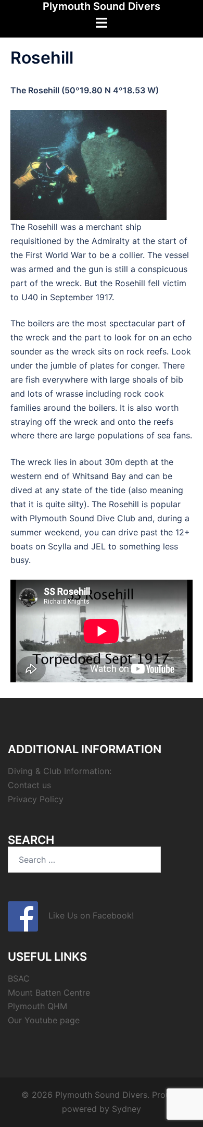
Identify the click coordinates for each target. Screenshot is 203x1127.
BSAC (19, 978)
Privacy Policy (36, 799)
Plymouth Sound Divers (101, 6)
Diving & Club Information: (59, 771)
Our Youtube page (44, 1020)
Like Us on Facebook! (86, 915)
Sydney (126, 1109)
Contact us (29, 785)
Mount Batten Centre (49, 992)
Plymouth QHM (37, 1006)
